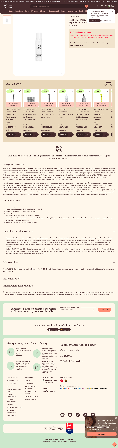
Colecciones (19, 11)
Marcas (11, 11)
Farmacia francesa (31, 397)
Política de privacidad (14, 408)
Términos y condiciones (11, 400)
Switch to (94, 20)
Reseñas (10, 405)
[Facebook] (70, 415)
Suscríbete (104, 310)
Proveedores (11, 416)
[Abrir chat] (114, 444)
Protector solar (72, 11)
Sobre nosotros (12, 380)
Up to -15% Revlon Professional (31, 387)
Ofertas (27, 11)
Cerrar (112, 12)
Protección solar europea (30, 392)
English (53, 391)
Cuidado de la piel (53, 11)
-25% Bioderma (30, 383)
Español (45, 391)
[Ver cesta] (105, 6)
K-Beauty (42, 11)
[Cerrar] (116, 418)
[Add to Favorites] (19, 90)
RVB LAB (74, 20)
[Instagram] (62, 415)
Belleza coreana (30, 399)
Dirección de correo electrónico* (70, 307)
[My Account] (102, 6)
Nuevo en (34, 11)
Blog (8, 386)
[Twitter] (85, 415)
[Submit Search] (86, 6)
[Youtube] (93, 415)
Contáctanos (11, 383)
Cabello (81, 11)
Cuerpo (63, 11)
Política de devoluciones (11, 411)
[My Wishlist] (98, 6)
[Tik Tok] (78, 415)
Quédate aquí (107, 20)
